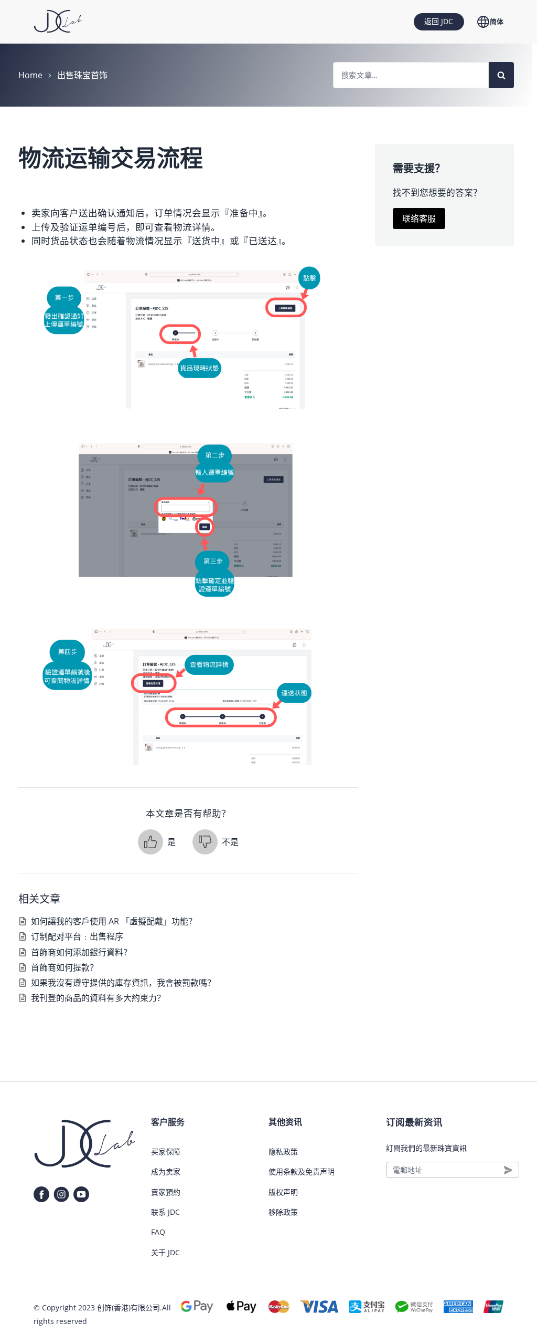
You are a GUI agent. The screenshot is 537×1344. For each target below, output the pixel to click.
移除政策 (283, 1212)
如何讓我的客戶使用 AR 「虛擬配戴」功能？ (114, 921)
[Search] (501, 75)
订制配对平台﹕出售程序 (77, 936)
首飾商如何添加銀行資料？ (81, 952)
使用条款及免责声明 (301, 1171)
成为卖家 (165, 1171)
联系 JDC (165, 1212)
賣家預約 (165, 1192)
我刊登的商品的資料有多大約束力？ (98, 998)
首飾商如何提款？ (64, 967)
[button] (157, 842)
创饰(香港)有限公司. (129, 1307)
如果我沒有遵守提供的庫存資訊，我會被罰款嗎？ (123, 982)
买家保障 (165, 1152)
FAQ (158, 1232)
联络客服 (419, 218)
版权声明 (283, 1192)
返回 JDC (438, 21)
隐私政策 (283, 1152)
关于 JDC (165, 1252)
